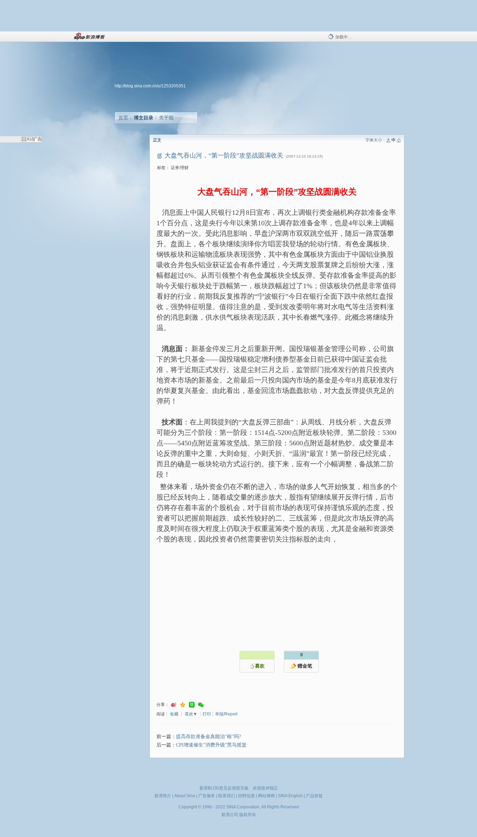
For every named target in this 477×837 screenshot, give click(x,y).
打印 (207, 714)
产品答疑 (314, 795)
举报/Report (226, 714)
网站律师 (266, 795)
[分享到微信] (201, 705)
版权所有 (247, 814)
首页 (123, 118)
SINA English (290, 795)
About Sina (184, 795)
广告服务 (206, 795)
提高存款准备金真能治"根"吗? (208, 736)
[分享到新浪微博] (173, 705)
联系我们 (226, 795)
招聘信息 (246, 795)
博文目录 (143, 118)
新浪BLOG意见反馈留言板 (224, 788)
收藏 (174, 714)
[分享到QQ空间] (182, 705)
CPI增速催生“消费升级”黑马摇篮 (211, 745)
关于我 (166, 118)
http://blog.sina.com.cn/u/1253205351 (150, 85)
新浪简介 (162, 795)
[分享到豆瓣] (192, 705)
